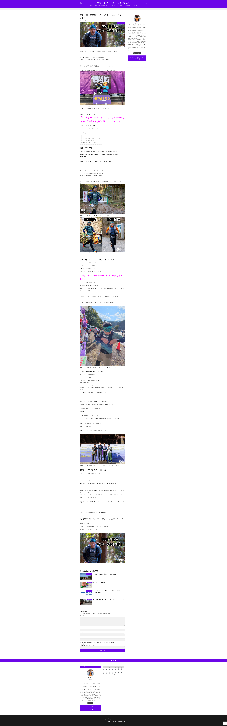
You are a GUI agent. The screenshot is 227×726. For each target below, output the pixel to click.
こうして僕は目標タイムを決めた (88, 140)
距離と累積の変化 (85, 135)
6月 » (115, 674)
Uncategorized (87, 8)
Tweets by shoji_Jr (129, 665)
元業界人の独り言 (120, 5)
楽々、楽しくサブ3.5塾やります (100, 582)
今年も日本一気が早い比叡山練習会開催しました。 (105, 574)
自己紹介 (95, 5)
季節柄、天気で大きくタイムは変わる (89, 142)
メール (81, 632)
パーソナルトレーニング (102, 5)
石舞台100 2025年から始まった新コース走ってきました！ (100, 8)
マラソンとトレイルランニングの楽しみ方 (113, 3)
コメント (82, 615)
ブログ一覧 (90, 702)
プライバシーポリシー (117, 718)
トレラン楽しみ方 (112, 5)
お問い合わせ (127, 5)
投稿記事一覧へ (136, 53)
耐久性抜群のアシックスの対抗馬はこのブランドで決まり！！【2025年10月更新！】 (107, 591)
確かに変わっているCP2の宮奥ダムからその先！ (91, 138)
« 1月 (112, 674)
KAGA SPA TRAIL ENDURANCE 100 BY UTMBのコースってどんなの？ (108, 600)
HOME (91, 5)
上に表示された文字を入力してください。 (88, 645)
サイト (81, 637)
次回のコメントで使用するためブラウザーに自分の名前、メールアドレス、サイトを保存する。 (98, 642)
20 (112, 672)
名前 (81, 627)
